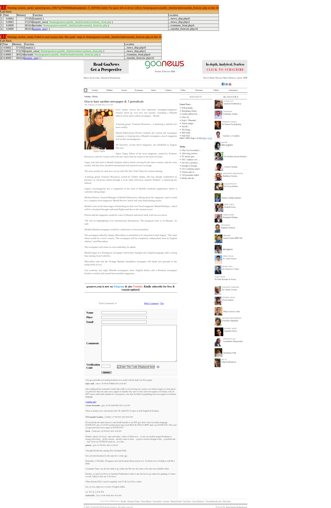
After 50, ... (186, 117)
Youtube (137, 286)
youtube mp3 (91, 402)
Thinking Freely (229, 122)
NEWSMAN (225, 225)
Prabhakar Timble (230, 113)
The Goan (227, 501)
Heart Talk (227, 266)
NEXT (204, 138)
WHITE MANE (228, 215)
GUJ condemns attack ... (192, 169)
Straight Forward (230, 287)
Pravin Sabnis (228, 299)
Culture (168, 90)
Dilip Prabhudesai (228, 361)
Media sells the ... (189, 178)
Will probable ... (188, 108)
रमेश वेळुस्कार (228, 249)
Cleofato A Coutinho (231, 135)
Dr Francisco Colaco (230, 268)
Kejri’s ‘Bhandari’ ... (190, 120)
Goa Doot (187, 501)
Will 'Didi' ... (187, 136)
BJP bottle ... (187, 133)
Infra (153, 90)
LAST (210, 138)
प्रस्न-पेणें (224, 142)
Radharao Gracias (230, 175)
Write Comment (151, 303)
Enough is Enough (189, 166)
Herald (123, 501)
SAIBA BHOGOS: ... (191, 114)
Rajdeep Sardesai (228, 227)
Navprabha (157, 501)
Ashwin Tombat (230, 166)
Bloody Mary (230, 328)
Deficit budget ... (188, 123)
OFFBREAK (227, 111)
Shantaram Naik (229, 352)
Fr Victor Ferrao (229, 258)
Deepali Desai (229, 206)
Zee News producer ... (191, 163)
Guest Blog (220, 277)
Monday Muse (228, 297)
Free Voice (229, 204)
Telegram (118, 286)
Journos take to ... (189, 172)
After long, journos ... (190, 153)
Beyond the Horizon (231, 318)
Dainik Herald (176, 501)
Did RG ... (186, 126)
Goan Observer (198, 501)
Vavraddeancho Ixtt (213, 501)
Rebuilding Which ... (190, 111)
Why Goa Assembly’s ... (192, 150)
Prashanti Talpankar (230, 320)
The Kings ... (187, 129)
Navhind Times (133, 501)
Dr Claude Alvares (229, 289)
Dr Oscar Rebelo (231, 186)
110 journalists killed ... (191, 175)
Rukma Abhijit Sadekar (231, 197)
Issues (124, 90)
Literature (233, 90)
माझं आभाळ (226, 235)
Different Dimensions (233, 173)
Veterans (199, 90)
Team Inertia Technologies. (236, 507)
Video (182, 90)
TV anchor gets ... (189, 156)
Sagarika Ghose (230, 330)
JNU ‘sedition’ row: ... (191, 159)
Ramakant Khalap (230, 217)
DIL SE (224, 359)
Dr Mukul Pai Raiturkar (231, 124)
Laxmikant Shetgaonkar (233, 341)
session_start (40, 28)
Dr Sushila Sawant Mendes (235, 156)
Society (95, 90)
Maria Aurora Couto (231, 311)
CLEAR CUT (228, 101)
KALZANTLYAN (230, 184)
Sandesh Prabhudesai (232, 103)
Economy (139, 90)
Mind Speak (228, 256)
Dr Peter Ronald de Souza (225, 279)
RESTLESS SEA (229, 339)
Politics (110, 90)
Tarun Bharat (146, 501)
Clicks (216, 90)
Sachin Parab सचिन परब (232, 238)
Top (162, 303)
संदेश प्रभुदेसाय (227, 145)
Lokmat (166, 501)
